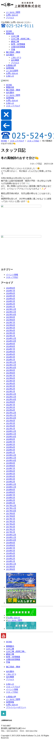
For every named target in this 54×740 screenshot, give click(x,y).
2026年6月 (10, 293)
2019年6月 (10, 471)
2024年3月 (10, 357)
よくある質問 (12, 71)
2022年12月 (11, 394)
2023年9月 (10, 370)
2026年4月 (10, 299)
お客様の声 (11, 65)
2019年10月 (11, 460)
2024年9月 (10, 344)
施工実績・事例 (13, 52)
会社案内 (10, 55)
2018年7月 (10, 495)
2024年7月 (10, 349)
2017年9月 (10, 513)
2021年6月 (10, 421)
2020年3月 (10, 450)
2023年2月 (10, 389)
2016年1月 (10, 561)
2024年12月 (11, 338)
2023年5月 (10, 381)
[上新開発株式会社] (21, 8)
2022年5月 (10, 407)
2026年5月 (10, 296)
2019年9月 (10, 463)
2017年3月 (10, 527)
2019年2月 (10, 482)
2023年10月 (11, 368)
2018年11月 (11, 487)
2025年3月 (10, 333)
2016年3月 (10, 556)
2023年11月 (11, 365)
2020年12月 (11, 431)
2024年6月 (10, 352)
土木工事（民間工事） (21, 39)
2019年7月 (10, 468)
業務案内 (10, 646)
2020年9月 (10, 439)
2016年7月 (10, 548)
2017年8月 (10, 516)
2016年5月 (10, 551)
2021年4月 (10, 426)
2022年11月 (11, 397)
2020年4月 (10, 447)
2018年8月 (10, 492)
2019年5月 (10, 474)
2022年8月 (10, 402)
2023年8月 (10, 373)
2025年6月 (10, 325)
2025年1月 (10, 336)
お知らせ (10, 76)
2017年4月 (10, 524)
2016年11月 (11, 537)
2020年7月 (10, 442)
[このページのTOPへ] (3, 715)
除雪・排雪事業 (18, 44)
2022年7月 (10, 405)
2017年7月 (10, 519)
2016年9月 (10, 543)
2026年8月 (10, 288)
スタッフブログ (13, 106)
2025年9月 (10, 317)
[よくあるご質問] (14, 620)
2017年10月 (11, 511)
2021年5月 (10, 423)
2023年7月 (10, 375)
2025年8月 (10, 320)
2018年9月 (10, 490)
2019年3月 (10, 479)
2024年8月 (10, 346)
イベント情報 (12, 275)
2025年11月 (11, 312)
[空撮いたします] (21, 603)
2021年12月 (11, 413)
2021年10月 (11, 418)
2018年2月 (10, 500)
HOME (9, 31)
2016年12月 (11, 535)
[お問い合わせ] (13, 618)
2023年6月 (10, 378)
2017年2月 (10, 529)
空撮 (13, 49)
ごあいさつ (16, 57)
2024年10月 (11, 341)
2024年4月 (10, 354)
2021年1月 (10, 429)
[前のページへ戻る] (6, 130)
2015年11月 (11, 564)
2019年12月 (11, 455)
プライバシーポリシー (16, 707)
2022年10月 (11, 399)
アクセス (10, 18)
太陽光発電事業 (18, 47)
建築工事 (15, 41)
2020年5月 (10, 444)
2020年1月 (10, 452)
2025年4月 (10, 330)
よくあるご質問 (13, 12)
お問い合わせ (12, 15)
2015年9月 (10, 567)
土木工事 (15, 36)
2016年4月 (10, 553)
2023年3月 (10, 386)
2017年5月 (10, 521)
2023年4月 (10, 383)
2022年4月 (10, 410)
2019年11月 (11, 458)
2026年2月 (10, 304)
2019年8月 (10, 466)
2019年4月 (10, 476)
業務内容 (10, 33)
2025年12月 (11, 309)
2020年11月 (11, 434)
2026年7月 (10, 291)
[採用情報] (21, 629)
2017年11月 (11, 508)
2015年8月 (10, 569)
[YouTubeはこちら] (3, 637)
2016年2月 (10, 559)
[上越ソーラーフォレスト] (21, 587)
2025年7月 (10, 322)
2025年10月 (11, 314)
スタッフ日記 (33, 141)
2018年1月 (10, 503)
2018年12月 (11, 484)
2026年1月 (10, 307)
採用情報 (10, 68)
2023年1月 (10, 391)
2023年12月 (11, 362)
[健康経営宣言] (21, 615)
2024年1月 (10, 360)
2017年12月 (11, 505)
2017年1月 (10, 532)
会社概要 (15, 60)
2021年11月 (11, 415)
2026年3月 (10, 301)
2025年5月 (10, 328)
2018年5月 (10, 498)
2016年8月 (10, 545)
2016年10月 (11, 540)
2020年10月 (11, 437)
